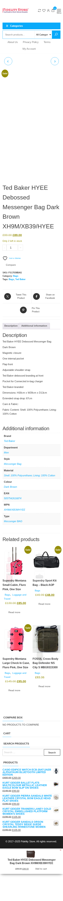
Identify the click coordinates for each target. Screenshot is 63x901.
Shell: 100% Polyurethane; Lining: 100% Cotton (29, 475)
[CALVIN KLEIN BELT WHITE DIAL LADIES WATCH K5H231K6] (8, 61)
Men (6, 452)
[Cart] (53, 10)
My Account (29, 48)
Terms (47, 42)
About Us (13, 42)
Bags (15, 276)
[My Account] (48, 10)
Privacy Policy (31, 42)
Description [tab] (11, 326)
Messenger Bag (12, 463)
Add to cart (34, 247)
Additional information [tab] (34, 326)
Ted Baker (20, 279)
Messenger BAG (13, 521)
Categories (16, 25)
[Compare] (39, 10)
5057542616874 (12, 498)
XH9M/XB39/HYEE (14, 509)
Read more (14, 612)
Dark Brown (10, 486)
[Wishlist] (44, 10)
